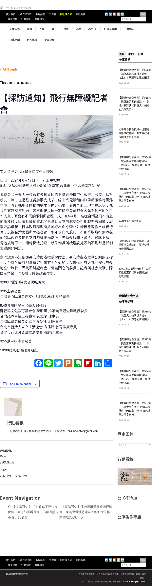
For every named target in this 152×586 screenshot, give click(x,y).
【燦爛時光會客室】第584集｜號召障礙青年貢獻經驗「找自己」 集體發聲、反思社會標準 (135, 163)
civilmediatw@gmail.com (135, 581)
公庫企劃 (15, 40)
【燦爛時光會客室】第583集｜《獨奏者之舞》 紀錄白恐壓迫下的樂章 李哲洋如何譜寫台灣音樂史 (135, 194)
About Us (25, 14)
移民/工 (92, 29)
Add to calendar (20, 384)
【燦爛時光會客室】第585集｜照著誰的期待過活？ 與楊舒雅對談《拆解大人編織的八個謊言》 (135, 103)
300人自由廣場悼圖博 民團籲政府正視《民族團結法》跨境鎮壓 (135, 272)
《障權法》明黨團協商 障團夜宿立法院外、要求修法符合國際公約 (134, 244)
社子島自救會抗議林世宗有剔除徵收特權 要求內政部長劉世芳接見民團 (134, 133)
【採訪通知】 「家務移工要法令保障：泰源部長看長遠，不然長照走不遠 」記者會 (33, 511)
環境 (29, 29)
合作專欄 (32, 40)
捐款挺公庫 (66, 14)
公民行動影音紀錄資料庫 (17, 574)
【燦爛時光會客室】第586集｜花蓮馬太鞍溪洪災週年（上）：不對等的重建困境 (135, 73)
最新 (122, 54)
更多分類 (49, 40)
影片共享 (40, 14)
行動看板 (26, 19)
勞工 (54, 29)
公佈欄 (52, 14)
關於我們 (10, 14)
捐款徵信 (80, 14)
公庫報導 (15, 29)
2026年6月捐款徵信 (130, 220)
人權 (41, 29)
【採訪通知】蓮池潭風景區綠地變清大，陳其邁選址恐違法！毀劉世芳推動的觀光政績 (85, 511)
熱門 (131, 54)
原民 (66, 29)
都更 (78, 29)
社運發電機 (110, 29)
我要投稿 (12, 19)
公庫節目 (129, 29)
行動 (140, 54)
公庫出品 (39, 19)
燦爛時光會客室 (129, 295)
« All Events (9, 69)
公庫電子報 (126, 301)
